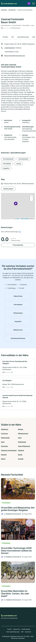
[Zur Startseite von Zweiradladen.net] (9, 3)
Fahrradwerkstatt (8, 159)
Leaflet (17, 218)
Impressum (28, 631)
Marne (3, 459)
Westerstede (5, 438)
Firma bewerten (18, 245)
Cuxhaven (4, 433)
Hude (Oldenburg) (24, 446)
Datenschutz (16, 629)
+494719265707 (9, 48)
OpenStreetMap (25, 218)
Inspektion (6, 168)
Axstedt (20, 459)
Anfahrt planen (8, 189)
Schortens (4, 446)
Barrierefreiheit (26, 629)
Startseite (4, 10)
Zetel (2, 442)
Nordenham (12, 10)
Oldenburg (4, 429)
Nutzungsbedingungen (13, 631)
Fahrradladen (7, 163)
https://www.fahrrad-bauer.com (14, 55)
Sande (20, 455)
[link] (18, 367)
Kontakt (9, 629)
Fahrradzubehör (23, 159)
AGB (22, 631)
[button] (28, 3)
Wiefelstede (22, 442)
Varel (19, 438)
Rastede (3, 455)
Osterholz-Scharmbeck (9, 450)
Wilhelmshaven (23, 433)
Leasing (18, 163)
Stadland (21, 450)
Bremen (20, 429)
